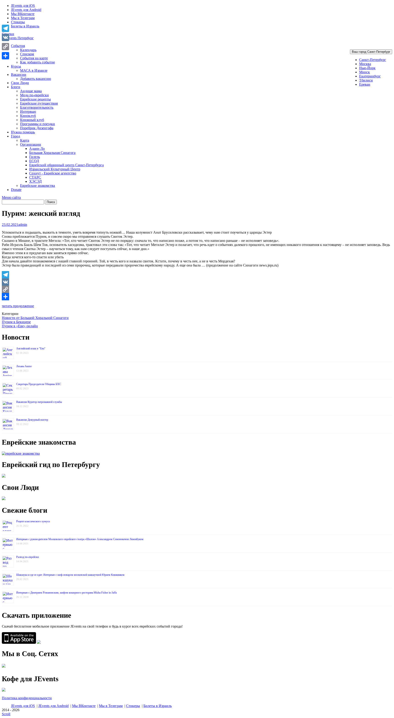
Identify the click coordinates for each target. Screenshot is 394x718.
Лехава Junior (24, 366)
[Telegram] (197, 274)
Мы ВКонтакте (22, 14)
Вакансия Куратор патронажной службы (39, 402)
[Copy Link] (197, 289)
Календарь (28, 50)
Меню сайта (11, 197)
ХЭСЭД (35, 181)
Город (15, 136)
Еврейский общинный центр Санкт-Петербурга (66, 165)
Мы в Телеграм (23, 18)
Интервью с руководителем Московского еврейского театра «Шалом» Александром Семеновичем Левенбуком (79, 539)
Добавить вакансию (35, 79)
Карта (24, 140)
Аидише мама (31, 91)
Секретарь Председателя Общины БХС (38, 384)
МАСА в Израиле (33, 70)
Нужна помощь (23, 132)
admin (22, 225)
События (18, 46)
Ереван (364, 84)
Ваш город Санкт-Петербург (371, 51)
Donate (16, 190)
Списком (27, 54)
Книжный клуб (32, 120)
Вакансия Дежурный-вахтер (32, 419)
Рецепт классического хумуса (33, 521)
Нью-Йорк (367, 68)
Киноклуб (28, 116)
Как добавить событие (37, 62)
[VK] (197, 282)
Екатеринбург (370, 76)
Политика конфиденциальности (27, 698)
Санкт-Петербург (372, 60)
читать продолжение (18, 306)
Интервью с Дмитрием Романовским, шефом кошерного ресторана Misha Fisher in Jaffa (66, 592)
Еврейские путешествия (39, 103)
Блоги (15, 87)
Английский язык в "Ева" (30, 348)
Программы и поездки (37, 124)
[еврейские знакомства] (21, 453)
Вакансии (18, 75)
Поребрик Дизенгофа (36, 128)
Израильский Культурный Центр (54, 169)
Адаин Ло (37, 148)
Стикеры (18, 22)
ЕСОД (34, 161)
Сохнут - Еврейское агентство (52, 173)
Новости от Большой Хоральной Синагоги (35, 318)
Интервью (28, 112)
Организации (30, 144)
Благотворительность (36, 107)
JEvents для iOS (23, 6)
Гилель (34, 157)
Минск (364, 72)
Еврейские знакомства (37, 185)
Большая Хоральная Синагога (52, 153)
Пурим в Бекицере (16, 322)
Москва (365, 64)
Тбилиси (366, 80)
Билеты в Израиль (25, 26)
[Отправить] (197, 296)
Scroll (6, 714)
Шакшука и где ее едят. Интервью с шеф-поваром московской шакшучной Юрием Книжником (70, 574)
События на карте (34, 58)
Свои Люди (20, 83)
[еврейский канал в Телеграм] (3, 667)
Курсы (16, 66)
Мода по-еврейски (34, 95)
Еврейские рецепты (35, 99)
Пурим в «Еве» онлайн (20, 326)
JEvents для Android (26, 10)
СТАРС (35, 177)
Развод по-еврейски (27, 557)
